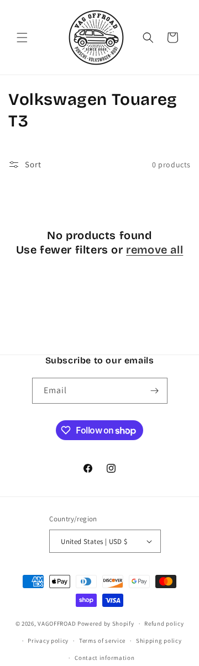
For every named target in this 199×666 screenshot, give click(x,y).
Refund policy (164, 623)
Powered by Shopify (105, 623)
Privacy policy (48, 640)
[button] (22, 37)
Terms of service (102, 640)
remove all (154, 249)
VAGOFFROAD (57, 623)
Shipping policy (159, 640)
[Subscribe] (155, 391)
